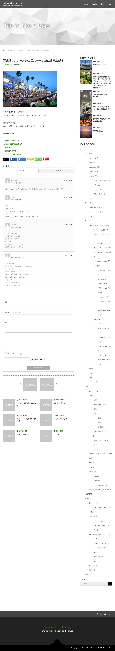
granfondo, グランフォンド (104, 339)
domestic (16, 65)
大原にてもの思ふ (23, 434)
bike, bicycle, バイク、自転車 (99, 225)
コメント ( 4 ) (20, 170)
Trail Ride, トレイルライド (105, 362)
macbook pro (98, 557)
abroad (96, 476)
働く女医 (92, 570)
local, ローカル (103, 485)
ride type (97, 319)
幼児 (99, 422)
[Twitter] (101, 613)
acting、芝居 (93, 158)
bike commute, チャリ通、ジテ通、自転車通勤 (102, 245)
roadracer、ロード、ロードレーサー (104, 301)
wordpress (97, 561)
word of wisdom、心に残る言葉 (100, 489)
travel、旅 (92, 472)
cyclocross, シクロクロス (104, 272)
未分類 (87, 575)
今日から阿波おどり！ (13, 140)
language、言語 (94, 167)
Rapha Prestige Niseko (63, 419)
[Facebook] (97, 613)
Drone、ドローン (95, 503)
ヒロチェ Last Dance (13, 154)
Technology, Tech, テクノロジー (100, 534)
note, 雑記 (92, 463)
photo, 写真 (93, 516)
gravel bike (102, 279)
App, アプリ (102, 548)
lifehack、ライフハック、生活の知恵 (100, 456)
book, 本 (92, 162)
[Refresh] (21, 353)
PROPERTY (89, 494)
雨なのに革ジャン (60, 403)
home (86, 4)
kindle (96, 552)
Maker (91, 512)
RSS (108, 613)
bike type (97, 265)
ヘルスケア (93, 216)
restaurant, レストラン (102, 440)
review (91, 467)
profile (94, 4)
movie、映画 (93, 171)
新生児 (100, 427)
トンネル (57, 434)
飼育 (90, 377)
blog (102, 4)
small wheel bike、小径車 (104, 312)
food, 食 (92, 436)
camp (91, 369)
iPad (95, 539)
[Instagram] (104, 613)
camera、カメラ (99, 521)
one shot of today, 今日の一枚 (102, 527)
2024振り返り (98, 131)
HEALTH (88, 203)
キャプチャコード (36, 360)
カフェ (96, 445)
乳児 (99, 418)
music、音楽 (93, 176)
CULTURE (88, 154)
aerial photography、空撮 (103, 507)
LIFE (86, 386)
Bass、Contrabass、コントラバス (103, 183)
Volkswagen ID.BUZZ (101, 65)
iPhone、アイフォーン (101, 543)
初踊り (7, 147)
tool (110, 4)
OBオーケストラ (99, 194)
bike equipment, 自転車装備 (103, 254)
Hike (90, 373)
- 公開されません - (13, 312)
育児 (95, 413)
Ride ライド (103, 355)
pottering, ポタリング (105, 348)
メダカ (96, 382)
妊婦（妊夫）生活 (100, 404)
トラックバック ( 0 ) (56, 170)
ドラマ (91, 198)
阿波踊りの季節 (10, 151)
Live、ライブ (98, 189)
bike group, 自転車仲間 (102, 261)
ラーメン (97, 449)
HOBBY (87, 221)
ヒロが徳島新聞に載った (14, 144)
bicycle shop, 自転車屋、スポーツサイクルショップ (102, 234)
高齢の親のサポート (101, 431)
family (91, 395)
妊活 (95, 409)
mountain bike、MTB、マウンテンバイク (104, 288)
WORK (87, 498)
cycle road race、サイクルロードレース (104, 328)
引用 (70, 180)
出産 (95, 400)
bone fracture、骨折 (96, 212)
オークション (93, 566)
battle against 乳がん (96, 207)
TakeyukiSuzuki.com (13, 3)
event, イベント (94, 391)
